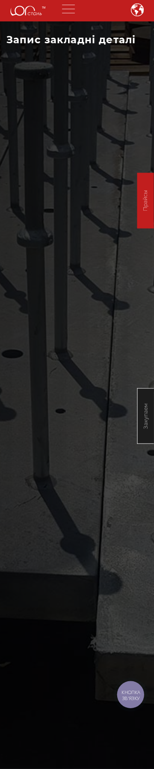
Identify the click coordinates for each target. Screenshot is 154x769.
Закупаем (145, 416)
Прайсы (145, 200)
